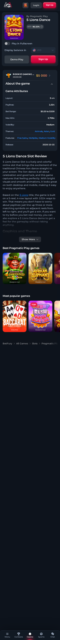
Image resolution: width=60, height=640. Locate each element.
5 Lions (24, 195)
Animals (39, 131)
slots (35, 343)
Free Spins (22, 138)
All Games (22, 343)
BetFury (7, 343)
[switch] (30, 43)
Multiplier (33, 138)
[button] (14, 268)
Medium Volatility (47, 138)
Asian (46, 131)
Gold (52, 131)
